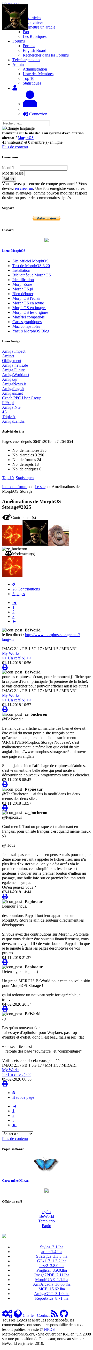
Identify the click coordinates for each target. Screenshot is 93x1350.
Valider (9, 179)
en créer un (24, 188)
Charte (28, 1315)
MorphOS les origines (30, 312)
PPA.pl (8, 402)
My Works (10, 653)
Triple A (9, 416)
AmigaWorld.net (15, 374)
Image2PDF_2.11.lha (51, 1275)
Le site (40, 486)
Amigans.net (12, 393)
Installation (21, 270)
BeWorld (46, 1216)
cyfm (46, 1211)
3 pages (18, 594)
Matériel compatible (28, 317)
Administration (35, 69)
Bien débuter (22, 293)
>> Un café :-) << (16, 658)
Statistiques (32, 83)
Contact (43, 1315)
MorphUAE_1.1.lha (51, 1279)
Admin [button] (18, 64)
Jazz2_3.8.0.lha (51, 1265)
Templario (46, 1221)
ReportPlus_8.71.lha (51, 1298)
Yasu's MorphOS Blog (30, 331)
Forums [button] (18, 41)
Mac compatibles (26, 326)
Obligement (11, 360)
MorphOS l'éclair (26, 298)
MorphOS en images (29, 307)
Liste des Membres (38, 74)
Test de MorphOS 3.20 (31, 265)
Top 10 (28, 78)
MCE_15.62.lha (51, 1289)
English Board (34, 50)
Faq (26, 32)
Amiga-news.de (15, 365)
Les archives (33, 22)
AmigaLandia (13, 421)
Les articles (32, 18)
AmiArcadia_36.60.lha (52, 1284)
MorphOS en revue (28, 303)
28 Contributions (26, 589)
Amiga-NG (11, 407)
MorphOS (26, 138)
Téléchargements (26, 60)
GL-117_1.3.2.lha (51, 1261)
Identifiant (10, 167)
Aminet (8, 356)
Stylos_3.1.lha (51, 1247)
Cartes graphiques (27, 321)
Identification (23, 279)
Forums (29, 46)
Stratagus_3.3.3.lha (51, 1256)
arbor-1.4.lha (51, 1251)
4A (4, 412)
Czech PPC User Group (21, 398)
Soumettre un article (39, 27)
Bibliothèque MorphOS (31, 275)
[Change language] (18, 128)
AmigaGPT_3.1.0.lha (51, 1293)
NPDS (49, 1329)
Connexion (37, 114)
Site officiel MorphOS (30, 261)
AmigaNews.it (14, 384)
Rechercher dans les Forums (46, 55)
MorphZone (22, 284)
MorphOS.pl (22, 289)
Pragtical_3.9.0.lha (51, 1270)
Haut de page (23, 1097)
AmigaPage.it (13, 388)
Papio (46, 1225)
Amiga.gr (10, 379)
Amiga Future (13, 370)
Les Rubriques (35, 36)
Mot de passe (13, 173)
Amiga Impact (13, 351)
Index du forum (14, 486)
